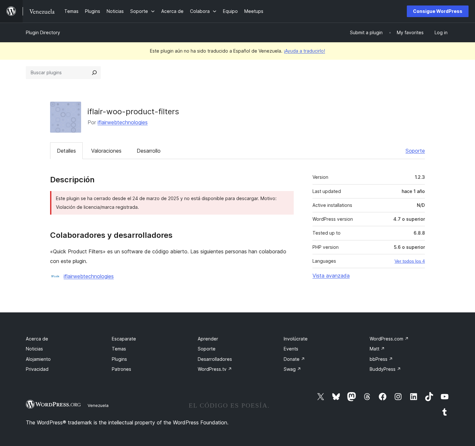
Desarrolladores (215, 359)
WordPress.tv (215, 369)
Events (291, 348)
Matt (377, 348)
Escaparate (124, 338)
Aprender (208, 338)
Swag (292, 369)
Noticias (34, 348)
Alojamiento (38, 359)
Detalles (66, 150)
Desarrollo (149, 150)
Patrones (121, 369)
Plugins (119, 359)
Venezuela (98, 405)
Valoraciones (106, 150)
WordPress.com (389, 338)
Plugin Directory (43, 32)
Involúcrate (296, 338)
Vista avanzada (331, 275)
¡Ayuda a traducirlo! (304, 51)
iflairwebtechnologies (123, 122)
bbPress (381, 359)
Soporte (415, 150)
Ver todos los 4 (410, 261)
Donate (294, 359)
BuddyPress (385, 369)
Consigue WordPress (437, 11)
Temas (119, 348)
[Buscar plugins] (94, 72)
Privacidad (37, 369)
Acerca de (37, 338)
